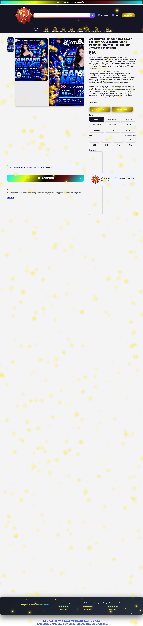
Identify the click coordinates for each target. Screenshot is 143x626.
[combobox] (62, 15)
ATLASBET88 (94, 58)
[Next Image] (80, 74)
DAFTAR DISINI (100, 109)
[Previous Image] (19, 74)
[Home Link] (24, 15)
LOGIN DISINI (122, 109)
